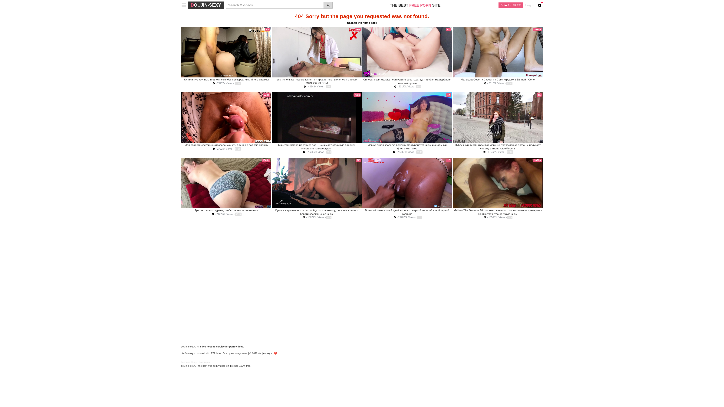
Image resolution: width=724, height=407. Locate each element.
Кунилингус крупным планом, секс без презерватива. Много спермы (226, 79)
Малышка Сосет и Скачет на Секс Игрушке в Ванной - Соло (498, 79)
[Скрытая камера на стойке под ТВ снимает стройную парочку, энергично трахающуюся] (317, 117)
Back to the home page (362, 22)
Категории (204, 362)
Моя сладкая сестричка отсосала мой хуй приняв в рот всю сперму (226, 144)
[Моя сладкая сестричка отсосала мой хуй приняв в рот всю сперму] (226, 117)
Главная (185, 362)
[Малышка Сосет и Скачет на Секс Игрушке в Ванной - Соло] (498, 52)
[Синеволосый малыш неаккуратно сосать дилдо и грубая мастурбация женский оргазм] (407, 52)
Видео (194, 362)
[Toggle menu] (184, 5)
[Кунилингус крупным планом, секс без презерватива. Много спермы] (226, 52)
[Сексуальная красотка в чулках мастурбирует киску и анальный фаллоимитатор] (407, 117)
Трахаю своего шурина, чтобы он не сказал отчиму (226, 210)
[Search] (328, 5)
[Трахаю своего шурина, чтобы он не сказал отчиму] (226, 183)
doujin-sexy (206, 5)
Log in (529, 5)
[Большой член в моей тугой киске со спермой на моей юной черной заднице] (407, 183)
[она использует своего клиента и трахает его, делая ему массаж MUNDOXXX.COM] (317, 52)
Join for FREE (511, 5)
